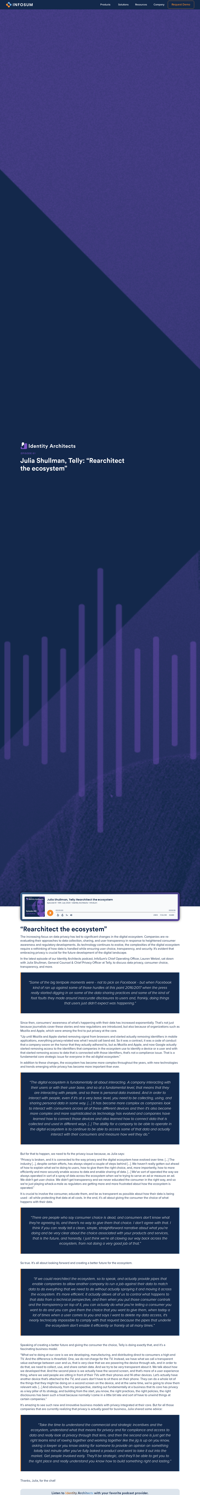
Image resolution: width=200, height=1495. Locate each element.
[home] (20, 4)
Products (105, 4)
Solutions (123, 4)
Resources (141, 4)
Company (159, 4)
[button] (105, 4)
